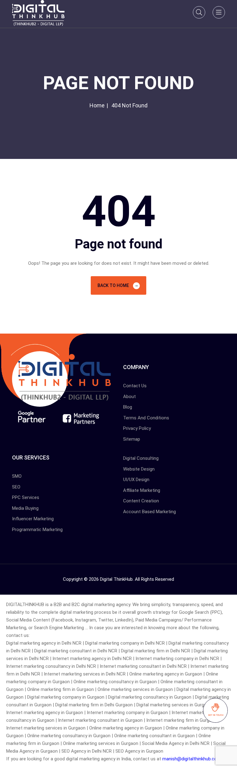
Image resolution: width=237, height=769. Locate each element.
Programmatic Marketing (37, 529)
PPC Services (25, 497)
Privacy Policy (137, 428)
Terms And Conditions (146, 418)
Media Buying (25, 508)
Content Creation (141, 501)
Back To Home (114, 285)
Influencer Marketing (33, 519)
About (129, 396)
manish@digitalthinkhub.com (191, 759)
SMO (17, 476)
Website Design (139, 469)
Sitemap (131, 439)
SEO (16, 487)
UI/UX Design (136, 479)
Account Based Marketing (149, 511)
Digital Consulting (141, 458)
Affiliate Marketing (141, 490)
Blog (127, 407)
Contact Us (135, 386)
